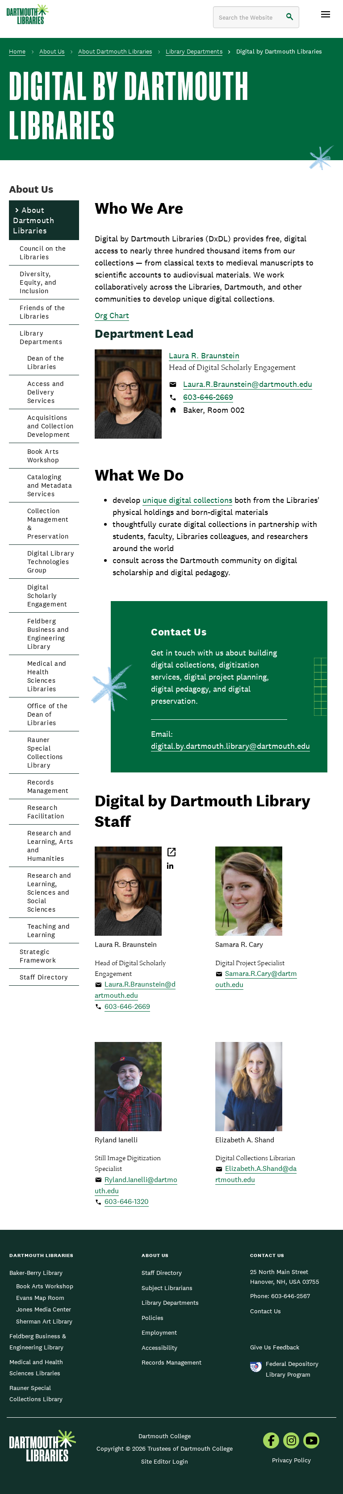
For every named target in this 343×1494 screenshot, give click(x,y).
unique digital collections (187, 500)
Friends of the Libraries (42, 311)
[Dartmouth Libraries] (28, 14)
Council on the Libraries (43, 252)
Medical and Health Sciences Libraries (47, 676)
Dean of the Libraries (46, 362)
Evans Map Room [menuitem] (40, 1298)
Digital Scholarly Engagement (47, 595)
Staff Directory (44, 977)
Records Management (48, 786)
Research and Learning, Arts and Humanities (50, 846)
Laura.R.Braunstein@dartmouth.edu (247, 384)
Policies (152, 1318)
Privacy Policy (291, 1460)
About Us (52, 51)
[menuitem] (271, 1441)
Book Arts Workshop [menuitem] (44, 1286)
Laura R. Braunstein (204, 355)
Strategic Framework (38, 955)
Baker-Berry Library (36, 1273)
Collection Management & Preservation (48, 523)
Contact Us (265, 1311)
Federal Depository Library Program (292, 1369)
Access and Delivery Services (45, 392)
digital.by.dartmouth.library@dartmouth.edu (230, 746)
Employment (159, 1332)
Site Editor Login (164, 1461)
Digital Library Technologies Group (51, 561)
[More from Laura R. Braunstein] (172, 855)
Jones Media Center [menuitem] (43, 1309)
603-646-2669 (208, 397)
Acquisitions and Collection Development (50, 426)
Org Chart (112, 315)
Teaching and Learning (48, 930)
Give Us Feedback (274, 1347)
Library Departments (194, 51)
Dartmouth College (164, 1436)
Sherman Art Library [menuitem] (44, 1321)
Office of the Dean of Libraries (47, 714)
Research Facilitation (45, 811)
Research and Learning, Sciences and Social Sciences (49, 892)
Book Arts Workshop (43, 455)
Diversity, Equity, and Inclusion (38, 282)
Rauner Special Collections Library (45, 752)
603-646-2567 (290, 1296)
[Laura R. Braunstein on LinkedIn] (170, 866)
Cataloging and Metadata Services (49, 485)
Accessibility (159, 1348)
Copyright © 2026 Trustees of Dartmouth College (164, 1448)
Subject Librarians (167, 1288)
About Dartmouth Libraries (115, 51)
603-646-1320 (127, 1201)
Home (17, 51)
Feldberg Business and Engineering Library (48, 634)
